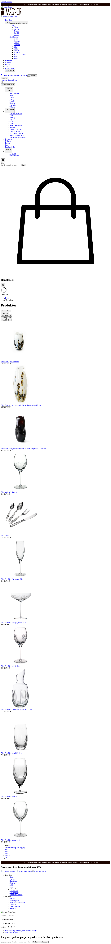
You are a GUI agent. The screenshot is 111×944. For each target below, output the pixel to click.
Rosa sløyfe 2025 (15, 131)
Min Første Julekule (16, 133)
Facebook (28, 871)
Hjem (7, 298)
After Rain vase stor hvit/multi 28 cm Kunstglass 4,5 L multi (21, 405)
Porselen (12, 101)
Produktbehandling (16, 895)
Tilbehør (12, 107)
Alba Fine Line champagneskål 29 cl (13, 622)
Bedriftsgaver (14, 900)
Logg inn (4, 78)
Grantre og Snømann (17, 135)
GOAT (12, 121)
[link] (7, 846)
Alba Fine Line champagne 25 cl (12, 579)
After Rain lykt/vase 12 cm (10, 362)
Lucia (11, 123)
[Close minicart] (3, 285)
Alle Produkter (15, 93)
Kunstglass (13, 881)
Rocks (16, 49)
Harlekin (17, 52)
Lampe (12, 887)
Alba (15, 47)
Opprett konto (12, 80)
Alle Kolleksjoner (16, 114)
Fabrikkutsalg (10, 68)
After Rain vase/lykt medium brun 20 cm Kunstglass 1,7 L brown (23, 449)
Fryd (15, 56)
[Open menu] (8, 84)
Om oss (12, 899)
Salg (6, 66)
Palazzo (16, 51)
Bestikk (16, 33)
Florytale (17, 45)
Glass (16, 27)
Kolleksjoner (14, 37)
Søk (23, 165)
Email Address (6, 942)
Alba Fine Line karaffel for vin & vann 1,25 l (16, 709)
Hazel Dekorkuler (16, 125)
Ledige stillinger (15, 906)
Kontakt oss (14, 891)
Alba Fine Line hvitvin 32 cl (10, 666)
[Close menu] (3, 160)
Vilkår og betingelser (12, 932)
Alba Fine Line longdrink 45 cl (11, 753)
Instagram (13, 871)
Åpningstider (14, 893)
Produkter (8, 20)
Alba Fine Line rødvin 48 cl (10, 840)
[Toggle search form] (10, 70)
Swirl (16, 39)
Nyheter (8, 62)
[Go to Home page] (6, 7)
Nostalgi (17, 41)
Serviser (16, 31)
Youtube (43, 871)
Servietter (13, 105)
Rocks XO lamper (20, 54)
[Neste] (6, 858)
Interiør (16, 29)
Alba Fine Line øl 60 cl (9, 796)
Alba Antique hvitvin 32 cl (10, 492)
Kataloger (13, 904)
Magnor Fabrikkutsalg (17, 902)
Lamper (16, 35)
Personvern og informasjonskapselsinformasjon (21, 930)
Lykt (11, 885)
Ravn (16, 58)
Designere (8, 60)
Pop (11, 119)
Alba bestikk (5, 536)
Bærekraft (13, 908)
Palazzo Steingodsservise (18, 137)
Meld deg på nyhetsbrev (40, 942)
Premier (8, 64)
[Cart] (2, 82)
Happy (16, 43)
